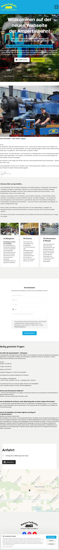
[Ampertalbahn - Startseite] (9, 7)
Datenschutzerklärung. (20, 326)
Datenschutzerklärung (8, 546)
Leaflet (44, 511)
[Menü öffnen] (56, 7)
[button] (29, 490)
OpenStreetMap (49, 511)
